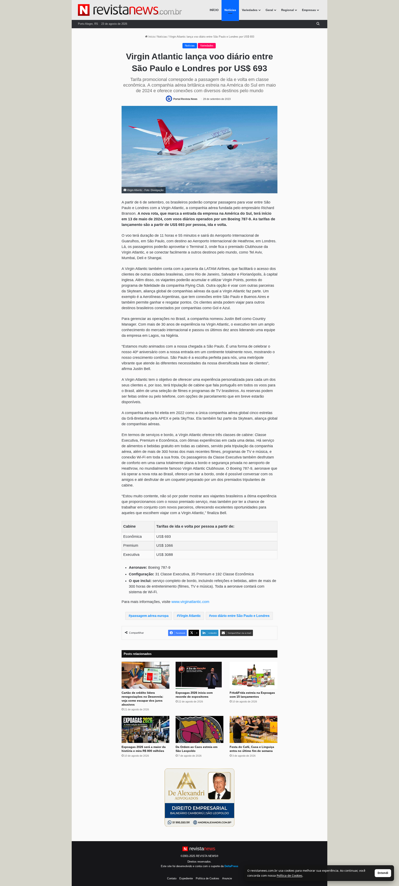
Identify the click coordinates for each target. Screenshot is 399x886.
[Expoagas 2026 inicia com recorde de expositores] (199, 675)
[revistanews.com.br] (130, 10)
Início (151, 36)
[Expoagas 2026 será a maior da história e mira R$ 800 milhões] (145, 729)
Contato (171, 878)
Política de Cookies (207, 878)
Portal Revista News (185, 99)
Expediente (186, 878)
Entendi (383, 873)
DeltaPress (231, 866)
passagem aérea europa (150, 616)
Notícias (230, 10)
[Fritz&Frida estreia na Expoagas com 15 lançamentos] (253, 675)
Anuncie (227, 878)
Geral (269, 10)
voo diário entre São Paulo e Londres (240, 616)
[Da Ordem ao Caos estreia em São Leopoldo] (199, 729)
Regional (287, 10)
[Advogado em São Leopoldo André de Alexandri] (199, 797)
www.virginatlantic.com (190, 602)
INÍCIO (214, 10)
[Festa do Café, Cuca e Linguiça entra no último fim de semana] (253, 729)
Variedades (249, 10)
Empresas (309, 10)
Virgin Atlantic (190, 616)
